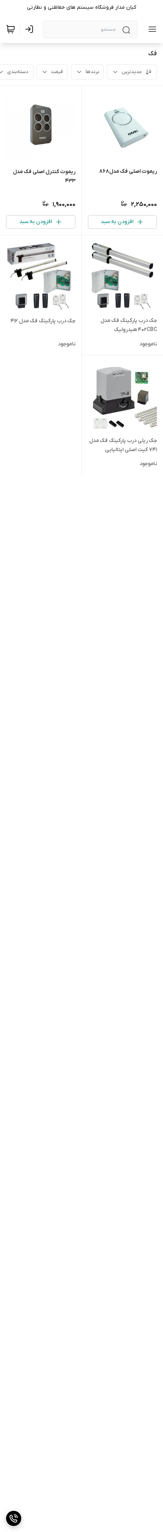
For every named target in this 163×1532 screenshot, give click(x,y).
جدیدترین (132, 72)
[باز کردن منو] (151, 29)
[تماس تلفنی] (13, 1518)
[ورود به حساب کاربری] (31, 29)
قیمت (57, 72)
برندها (92, 72)
